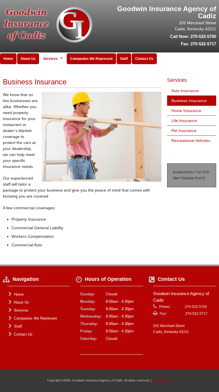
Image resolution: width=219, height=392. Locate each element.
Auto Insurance (185, 90)
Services (21, 310)
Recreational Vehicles (190, 140)
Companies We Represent (91, 59)
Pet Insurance (183, 130)
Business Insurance (189, 100)
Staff (124, 59)
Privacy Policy (162, 380)
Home (8, 59)
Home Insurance (186, 110)
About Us (28, 59)
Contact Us (144, 59)
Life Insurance (184, 120)
